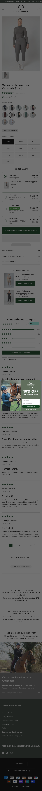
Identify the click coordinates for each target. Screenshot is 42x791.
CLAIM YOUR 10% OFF (31, 407)
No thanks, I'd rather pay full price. (31, 409)
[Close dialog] (40, 380)
